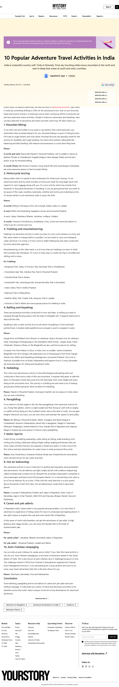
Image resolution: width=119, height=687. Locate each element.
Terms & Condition (84, 677)
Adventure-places (13, 610)
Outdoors (70, 605)
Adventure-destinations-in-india (45, 605)
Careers (63, 677)
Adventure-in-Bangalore (15, 605)
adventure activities (61, 107)
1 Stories (71, 76)
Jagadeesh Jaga (57, 76)
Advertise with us (41, 598)
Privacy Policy (72, 677)
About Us (56, 677)
